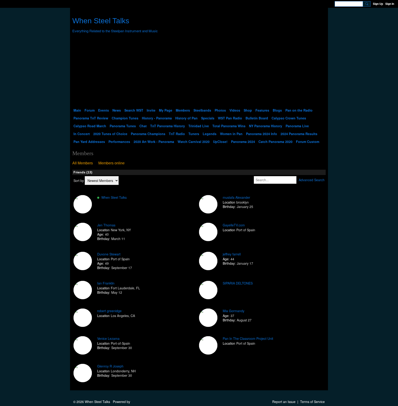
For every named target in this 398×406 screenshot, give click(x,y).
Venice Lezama (108, 338)
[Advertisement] (199, 71)
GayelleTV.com (234, 225)
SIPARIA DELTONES (238, 283)
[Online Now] (82, 204)
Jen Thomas (106, 225)
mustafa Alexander (236, 197)
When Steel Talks (100, 21)
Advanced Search (312, 179)
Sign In (389, 4)
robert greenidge (109, 310)
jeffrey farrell (232, 254)
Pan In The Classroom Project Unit (248, 338)
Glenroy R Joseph (110, 366)
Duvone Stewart (108, 254)
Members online (111, 163)
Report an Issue (284, 401)
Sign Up (378, 4)
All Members (82, 163)
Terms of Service (312, 401)
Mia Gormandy (233, 310)
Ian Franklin (105, 283)
